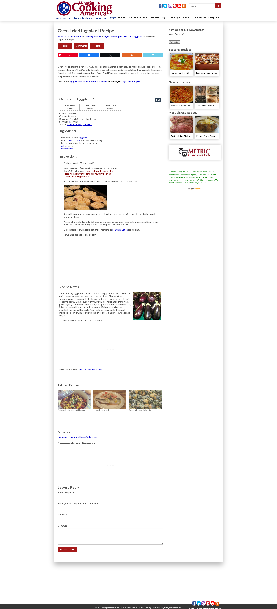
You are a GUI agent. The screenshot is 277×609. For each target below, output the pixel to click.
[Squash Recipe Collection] (145, 399)
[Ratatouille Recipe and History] (74, 399)
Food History (158, 17)
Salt (62, 145)
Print (97, 45)
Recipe (65, 45)
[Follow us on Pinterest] (175, 6)
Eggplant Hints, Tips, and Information (88, 81)
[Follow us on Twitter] (165, 6)
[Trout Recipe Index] (109, 399)
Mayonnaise (67, 148)
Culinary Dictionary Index (207, 17)
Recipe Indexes (137, 17)
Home (121, 17)
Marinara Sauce (120, 229)
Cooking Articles (179, 17)
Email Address (176, 34)
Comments (81, 45)
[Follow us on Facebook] (161, 6)
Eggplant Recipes (131, 81)
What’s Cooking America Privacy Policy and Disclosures (160, 608)
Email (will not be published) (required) (78, 503)
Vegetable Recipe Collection (117, 36)
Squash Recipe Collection (140, 410)
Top (270, 602)
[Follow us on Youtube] (179, 6)
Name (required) (66, 492)
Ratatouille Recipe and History (71, 410)
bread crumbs (73, 140)
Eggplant (137, 36)
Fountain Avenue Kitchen (90, 369)
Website (62, 514)
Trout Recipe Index (102, 410)
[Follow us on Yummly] (184, 6)
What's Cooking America (70, 36)
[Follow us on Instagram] (170, 6)
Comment (63, 525)
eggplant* (84, 137)
